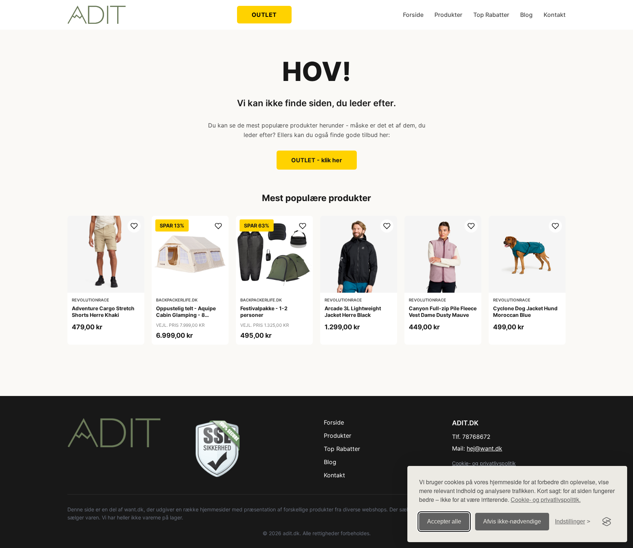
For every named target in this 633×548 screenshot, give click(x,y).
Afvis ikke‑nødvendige (512, 521)
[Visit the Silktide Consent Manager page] (606, 521)
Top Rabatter (491, 14)
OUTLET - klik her (316, 160)
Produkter (448, 14)
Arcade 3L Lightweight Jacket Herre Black (353, 311)
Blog (526, 14)
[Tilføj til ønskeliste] (134, 226)
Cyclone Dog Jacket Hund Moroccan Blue (525, 311)
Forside (413, 14)
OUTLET (264, 14)
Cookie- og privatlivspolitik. (546, 499)
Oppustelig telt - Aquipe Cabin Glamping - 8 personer (186, 315)
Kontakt (555, 14)
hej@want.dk (484, 448)
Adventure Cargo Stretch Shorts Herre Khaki (103, 311)
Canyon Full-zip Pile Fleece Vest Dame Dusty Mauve (443, 311)
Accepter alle (444, 521)
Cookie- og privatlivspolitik (484, 463)
